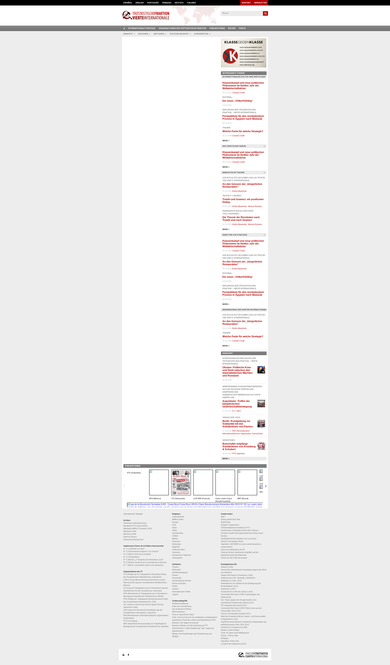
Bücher (232, 28)
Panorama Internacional (133, 539)
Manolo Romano (255, 206)
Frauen (175, 575)
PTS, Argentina (238, 454)
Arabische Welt (178, 550)
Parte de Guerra (130, 537)
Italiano (191, 2)
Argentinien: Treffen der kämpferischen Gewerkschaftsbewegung (237, 404)
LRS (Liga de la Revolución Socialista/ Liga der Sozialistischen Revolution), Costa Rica (143, 611)
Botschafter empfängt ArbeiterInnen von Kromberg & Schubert (239, 446)
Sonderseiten (201, 33)
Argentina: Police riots (230, 641)
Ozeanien (176, 552)
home (124, 28)
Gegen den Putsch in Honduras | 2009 (237, 575)
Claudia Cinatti (238, 93)
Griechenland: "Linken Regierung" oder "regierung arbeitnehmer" (193, 629)
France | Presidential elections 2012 (236, 614)
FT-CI (195, 15)
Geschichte (176, 578)
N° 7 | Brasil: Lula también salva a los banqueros (143, 565)
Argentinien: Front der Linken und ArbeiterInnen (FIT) (194, 620)
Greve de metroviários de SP (233, 550)
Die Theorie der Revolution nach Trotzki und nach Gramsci (241, 218)
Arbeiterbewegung (180, 572)
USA (174, 525)
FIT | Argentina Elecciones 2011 (234, 605)
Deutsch (179, 2)
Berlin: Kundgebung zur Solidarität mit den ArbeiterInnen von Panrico (237, 424)
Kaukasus (176, 541)
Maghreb (176, 547)
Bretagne (225, 638)
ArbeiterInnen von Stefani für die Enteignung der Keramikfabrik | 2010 (241, 584)
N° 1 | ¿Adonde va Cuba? (134, 549)
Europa (175, 522)
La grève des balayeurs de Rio (233, 644)
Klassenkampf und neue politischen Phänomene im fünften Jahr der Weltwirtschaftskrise (243, 86)
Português (153, 2)
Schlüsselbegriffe (179, 33)
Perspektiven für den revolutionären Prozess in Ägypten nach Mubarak (243, 117)
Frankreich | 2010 (228, 589)
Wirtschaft (176, 570)
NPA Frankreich (178, 612)
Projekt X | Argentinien (230, 525)
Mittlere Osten (178, 519)
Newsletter (260, 2)
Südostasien (177, 558)
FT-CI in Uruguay (130, 621)
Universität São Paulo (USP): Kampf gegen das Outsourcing (240, 595)
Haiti (223, 517)
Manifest (128, 33)
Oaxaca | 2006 (227, 567)
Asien (174, 528)
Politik (174, 586)
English (140, 2)
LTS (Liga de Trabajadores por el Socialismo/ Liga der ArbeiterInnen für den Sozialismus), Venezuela (145, 589)
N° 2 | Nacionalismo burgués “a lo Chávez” (141, 551)
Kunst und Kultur (179, 583)
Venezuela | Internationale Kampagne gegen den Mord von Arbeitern (243, 571)
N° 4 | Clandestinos (131, 557)
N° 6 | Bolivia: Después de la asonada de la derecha (145, 562)
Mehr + (225, 140)
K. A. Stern (236, 411)
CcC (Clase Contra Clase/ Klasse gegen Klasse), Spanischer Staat (143, 605)
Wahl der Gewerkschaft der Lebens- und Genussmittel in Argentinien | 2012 (243, 617)
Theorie (175, 567)
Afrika (174, 530)
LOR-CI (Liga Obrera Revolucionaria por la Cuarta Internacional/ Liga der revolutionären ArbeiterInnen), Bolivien (145, 582)
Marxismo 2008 (129, 531)
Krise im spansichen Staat (183, 614)
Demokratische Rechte (181, 581)
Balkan (175, 539)
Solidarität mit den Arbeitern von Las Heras (238, 539)
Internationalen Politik (181, 592)
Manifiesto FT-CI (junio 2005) (135, 526)
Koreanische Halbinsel (181, 555)
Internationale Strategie (141, 28)
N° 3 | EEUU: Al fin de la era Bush (137, 554)
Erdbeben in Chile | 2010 (231, 581)
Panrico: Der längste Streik (232, 541)
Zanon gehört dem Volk (230, 519)
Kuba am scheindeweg (181, 606)
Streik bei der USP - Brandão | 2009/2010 (238, 578)
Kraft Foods (225, 522)
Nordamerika (177, 533)
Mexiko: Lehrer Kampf (230, 630)
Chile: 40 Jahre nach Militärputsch (235, 633)
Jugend (175, 594)
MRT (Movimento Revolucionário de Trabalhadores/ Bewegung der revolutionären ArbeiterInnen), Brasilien (145, 625)
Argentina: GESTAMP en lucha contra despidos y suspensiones (241, 545)
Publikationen (217, 28)
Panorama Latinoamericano (135, 523)
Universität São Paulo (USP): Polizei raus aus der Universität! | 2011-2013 (241, 609)
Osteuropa (176, 544)
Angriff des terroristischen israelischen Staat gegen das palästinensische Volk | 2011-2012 (243, 623)
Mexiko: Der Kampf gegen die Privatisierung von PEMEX (192, 635)
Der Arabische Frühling (181, 609)
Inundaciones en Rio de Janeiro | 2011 (237, 592)
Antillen (175, 536)
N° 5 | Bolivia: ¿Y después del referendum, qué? (143, 560)
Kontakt (246, 2)
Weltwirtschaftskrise (180, 604)
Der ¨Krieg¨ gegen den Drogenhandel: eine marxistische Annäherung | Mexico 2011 (239, 601)
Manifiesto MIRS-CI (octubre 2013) (137, 529)
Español (127, 2)
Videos (242, 28)
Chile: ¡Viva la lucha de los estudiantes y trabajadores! (194, 617)
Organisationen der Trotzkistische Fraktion (182, 28)
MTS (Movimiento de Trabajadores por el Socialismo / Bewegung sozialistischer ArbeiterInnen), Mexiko (145, 594)
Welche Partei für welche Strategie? (242, 131)
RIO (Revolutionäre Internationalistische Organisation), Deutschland (146, 616)
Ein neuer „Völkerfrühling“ (237, 101)
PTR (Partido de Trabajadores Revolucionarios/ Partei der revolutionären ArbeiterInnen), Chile (145, 600)
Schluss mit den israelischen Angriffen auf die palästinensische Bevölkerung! (239, 553)
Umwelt (175, 589)
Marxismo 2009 (129, 534)
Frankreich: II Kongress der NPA (234, 627)
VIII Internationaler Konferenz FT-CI (235, 528)
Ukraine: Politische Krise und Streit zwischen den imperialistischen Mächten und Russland (237, 371)
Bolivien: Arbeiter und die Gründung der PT (190, 625)
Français (166, 2)
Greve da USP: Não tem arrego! (234, 558)
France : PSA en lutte (229, 636)
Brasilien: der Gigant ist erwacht (185, 623)
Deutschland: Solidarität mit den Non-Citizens (240, 530)
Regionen (143, 33)
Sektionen (158, 33)
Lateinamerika (178, 517)
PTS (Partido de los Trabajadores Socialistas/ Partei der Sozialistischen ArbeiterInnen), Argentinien (144, 575)
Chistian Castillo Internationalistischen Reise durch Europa (242, 534)
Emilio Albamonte (239, 191)
